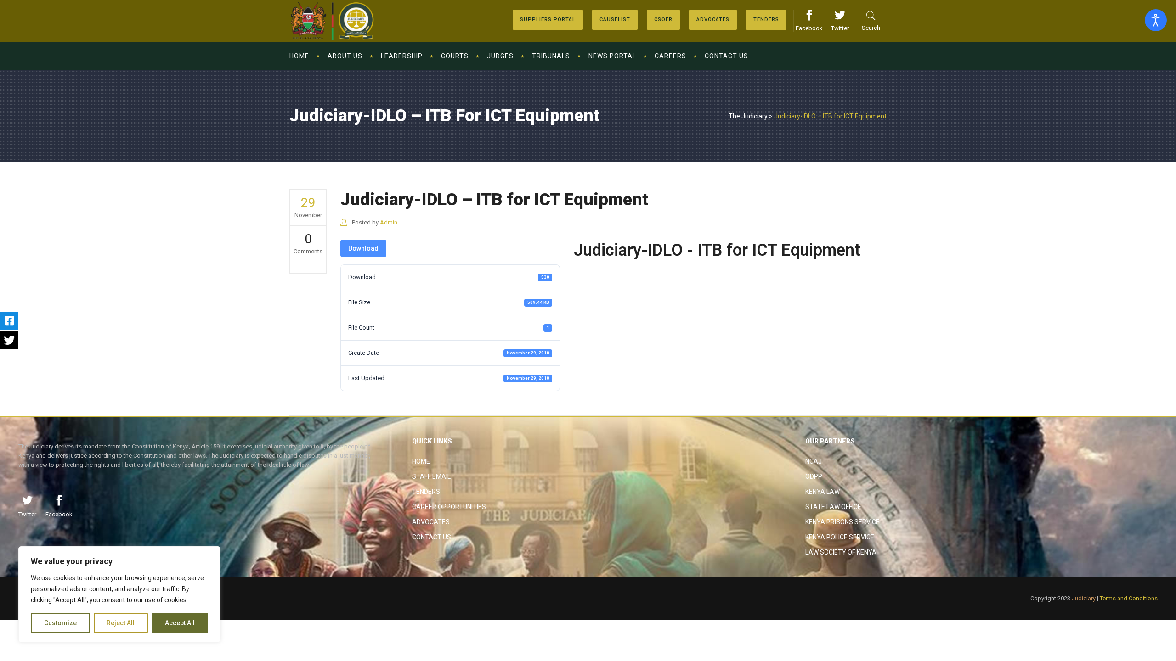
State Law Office (833, 506)
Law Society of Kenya (840, 552)
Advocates (431, 522)
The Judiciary (748, 116)
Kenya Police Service (839, 537)
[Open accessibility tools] (1156, 20)
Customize (60, 623)
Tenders (426, 491)
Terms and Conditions (1129, 598)
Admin (388, 222)
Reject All (121, 623)
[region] (119, 594)
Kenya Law (822, 491)
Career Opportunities (449, 506)
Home (421, 461)
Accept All (180, 623)
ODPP (813, 476)
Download (363, 248)
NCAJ (813, 461)
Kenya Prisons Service (842, 522)
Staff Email (431, 476)
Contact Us (431, 537)
